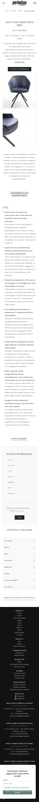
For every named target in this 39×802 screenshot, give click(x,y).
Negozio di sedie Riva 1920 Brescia (19, 597)
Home (7, 11)
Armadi (19, 644)
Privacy (8, 791)
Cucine (19, 613)
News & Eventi (19, 655)
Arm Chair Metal (29, 11)
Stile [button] (6, 554)
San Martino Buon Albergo (19, 664)
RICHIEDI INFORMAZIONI (19, 69)
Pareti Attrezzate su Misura (19, 689)
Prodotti (13, 11)
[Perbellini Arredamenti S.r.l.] (19, 3)
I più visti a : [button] (8, 587)
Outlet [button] (6, 574)
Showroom (19, 653)
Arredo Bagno (19, 632)
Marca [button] (6, 547)
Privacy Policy (19, 511)
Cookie (14, 791)
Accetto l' (17, 787)
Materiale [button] (8, 567)
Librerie (19, 616)
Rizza (19, 662)
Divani (19, 625)
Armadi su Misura (19, 687)
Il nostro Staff (19, 678)
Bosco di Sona (19, 667)
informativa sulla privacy (20, 788)
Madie (19, 620)
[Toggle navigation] (35, 3)
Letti (19, 641)
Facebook (20, 696)
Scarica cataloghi (18, 438)
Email (5, 780)
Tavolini (19, 635)
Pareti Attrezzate (19, 618)
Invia (19, 517)
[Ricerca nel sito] (3, 3)
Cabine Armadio (19, 646)
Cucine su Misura (19, 685)
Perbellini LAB (19, 676)
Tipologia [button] (8, 541)
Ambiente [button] (8, 560)
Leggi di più (19, 62)
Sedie (20, 11)
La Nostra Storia (19, 673)
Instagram (20, 698)
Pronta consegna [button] (11, 580)
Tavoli (19, 623)
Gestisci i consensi (27, 791)
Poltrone (19, 628)
